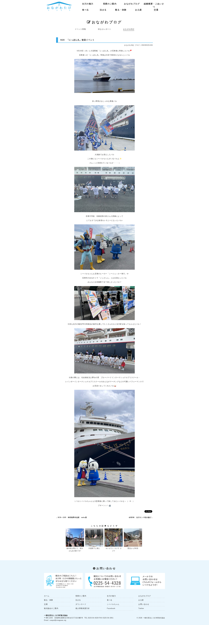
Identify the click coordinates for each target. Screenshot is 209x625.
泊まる (103, 10)
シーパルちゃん (113, 604)
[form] (145, 581)
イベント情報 (80, 29)
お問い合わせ (143, 604)
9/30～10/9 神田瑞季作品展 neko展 (72, 517)
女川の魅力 (87, 4)
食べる (85, 10)
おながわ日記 (128, 29)
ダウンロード (80, 604)
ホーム (46, 596)
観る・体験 (120, 10)
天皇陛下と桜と (94, 548)
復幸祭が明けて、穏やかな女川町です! (75, 549)
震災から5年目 (132, 548)
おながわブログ (132, 4)
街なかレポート (104, 29)
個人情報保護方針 (82, 608)
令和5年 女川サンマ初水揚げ (140, 517)
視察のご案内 (110, 4)
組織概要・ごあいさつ (154, 4)
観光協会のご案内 (51, 608)
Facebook (111, 608)
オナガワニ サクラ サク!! (114, 549)
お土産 (138, 10)
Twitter (141, 608)
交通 (156, 10)
